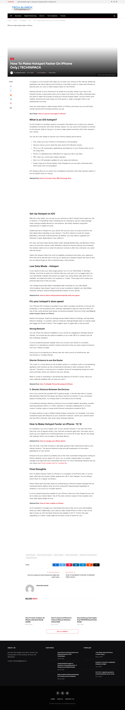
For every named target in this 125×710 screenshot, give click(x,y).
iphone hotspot (58, 555)
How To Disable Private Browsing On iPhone (56, 384)
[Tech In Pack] (21, 8)
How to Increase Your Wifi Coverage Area (55, 178)
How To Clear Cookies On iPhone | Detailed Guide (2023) (35, 620)
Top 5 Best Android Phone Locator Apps (104, 653)
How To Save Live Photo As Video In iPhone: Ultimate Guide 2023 (61, 620)
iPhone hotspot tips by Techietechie (53, 463)
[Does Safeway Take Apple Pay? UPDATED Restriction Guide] (88, 608)
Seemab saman (20, 72)
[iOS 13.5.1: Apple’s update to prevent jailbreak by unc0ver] (89, 674)
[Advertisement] (62, 535)
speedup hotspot (31, 557)
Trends (62, 16)
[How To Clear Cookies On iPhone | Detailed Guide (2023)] (36, 608)
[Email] (11, 108)
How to (41, 16)
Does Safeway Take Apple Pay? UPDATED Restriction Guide (87, 620)
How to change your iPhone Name (52, 441)
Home (53, 699)
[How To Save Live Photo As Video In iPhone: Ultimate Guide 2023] (62, 608)
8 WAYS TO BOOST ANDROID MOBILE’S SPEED (105, 663)
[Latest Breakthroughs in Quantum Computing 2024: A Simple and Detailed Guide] (51, 665)
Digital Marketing (30, 16)
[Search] (114, 16)
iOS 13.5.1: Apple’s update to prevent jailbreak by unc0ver (105, 673)
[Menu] (11, 15)
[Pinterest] (11, 103)
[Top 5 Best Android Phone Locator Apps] (89, 654)
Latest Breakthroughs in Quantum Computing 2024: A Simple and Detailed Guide (37, 2)
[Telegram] (11, 99)
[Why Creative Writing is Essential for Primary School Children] (51, 676)
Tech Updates (52, 16)
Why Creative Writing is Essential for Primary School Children (68, 675)
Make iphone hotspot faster (88, 555)
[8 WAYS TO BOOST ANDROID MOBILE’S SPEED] (89, 664)
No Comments (42, 72)
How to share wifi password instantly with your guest (59, 295)
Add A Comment (62, 631)
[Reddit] (11, 95)
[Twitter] (11, 91)
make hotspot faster (71, 555)
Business (18, 16)
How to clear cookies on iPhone (51, 503)
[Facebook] (11, 86)
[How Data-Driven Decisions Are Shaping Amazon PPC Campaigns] (51, 654)
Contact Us (69, 699)
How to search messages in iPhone (52, 114)
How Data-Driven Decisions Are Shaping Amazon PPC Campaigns (67, 654)
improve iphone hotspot (44, 555)
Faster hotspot (30, 555)
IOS (12, 58)
